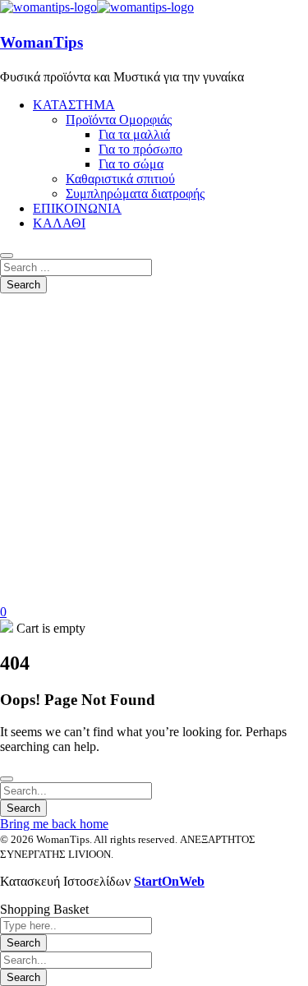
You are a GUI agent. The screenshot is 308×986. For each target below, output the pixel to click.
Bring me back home (54, 824)
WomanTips (41, 42)
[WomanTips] (48, 7)
